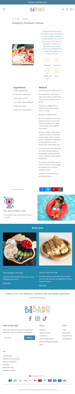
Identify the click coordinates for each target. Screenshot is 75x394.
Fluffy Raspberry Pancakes (13, 273)
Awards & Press (45, 333)
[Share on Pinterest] (54, 189)
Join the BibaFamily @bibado (37, 297)
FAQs (41, 344)
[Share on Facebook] (42, 189)
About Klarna (7, 356)
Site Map (6, 364)
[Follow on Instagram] (37, 318)
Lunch (40, 268)
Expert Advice (67, 336)
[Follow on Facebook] (30, 318)
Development (67, 339)
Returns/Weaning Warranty (49, 342)
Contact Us (43, 336)
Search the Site (8, 367)
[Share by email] (60, 189)
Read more (7, 283)
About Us (43, 330)
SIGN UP (30, 337)
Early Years (66, 333)
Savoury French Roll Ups (48, 272)
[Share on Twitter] (48, 189)
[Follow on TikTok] (45, 318)
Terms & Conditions (9, 362)
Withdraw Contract (9, 370)
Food (64, 330)
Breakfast (25, 18)
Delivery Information (46, 339)
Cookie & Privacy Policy (11, 359)
